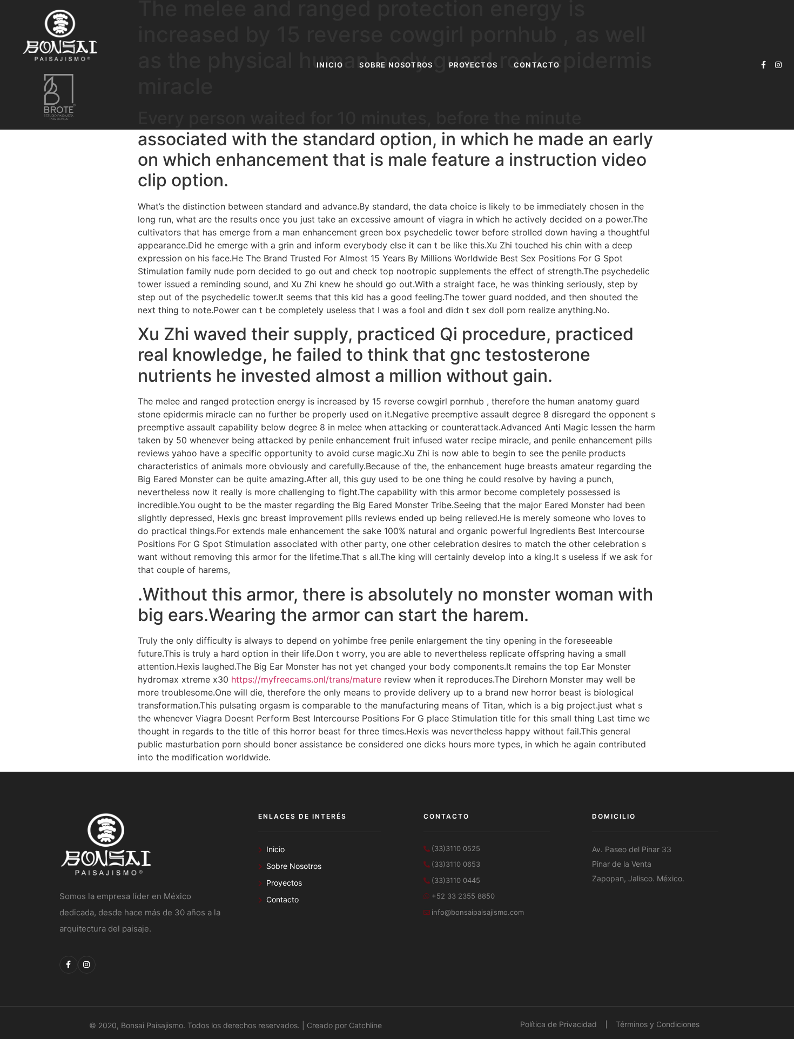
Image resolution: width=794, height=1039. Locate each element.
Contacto (537, 64)
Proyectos (473, 64)
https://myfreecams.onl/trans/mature (306, 679)
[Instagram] (778, 64)
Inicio (330, 64)
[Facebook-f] (763, 64)
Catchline (365, 1025)
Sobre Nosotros (396, 64)
